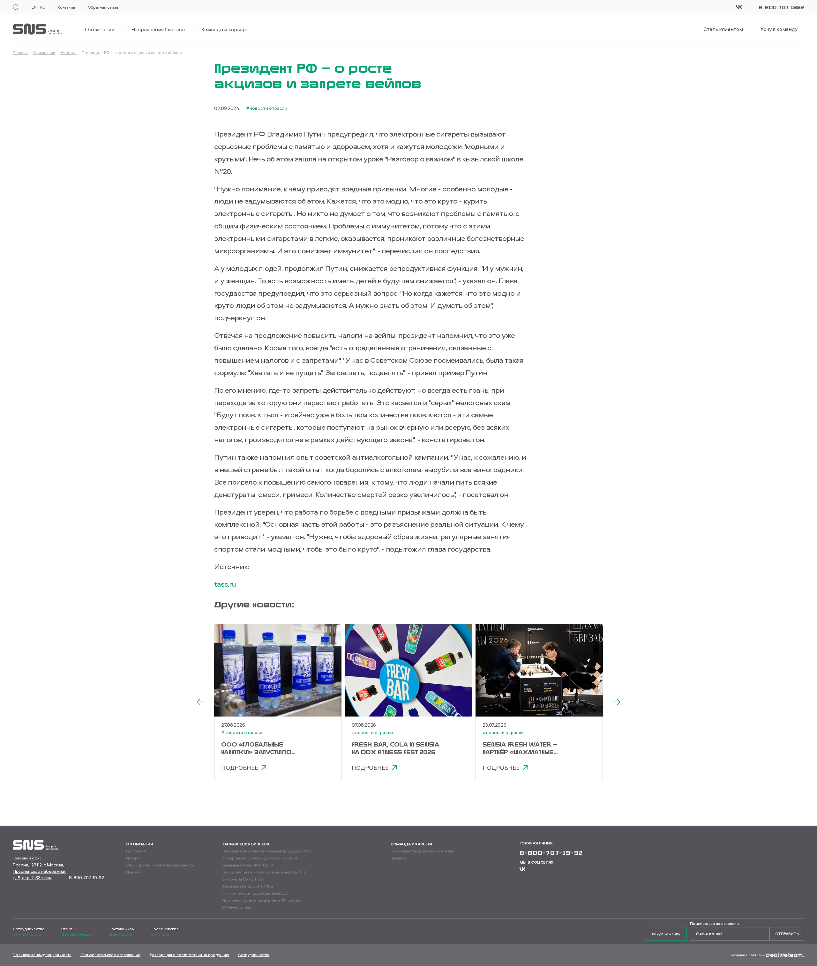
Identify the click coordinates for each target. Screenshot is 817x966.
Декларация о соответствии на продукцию (189, 954)
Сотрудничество (253, 954)
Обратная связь (103, 7)
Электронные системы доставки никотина (259, 858)
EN (34, 7)
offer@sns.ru (120, 934)
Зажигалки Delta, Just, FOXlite (247, 886)
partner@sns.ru (27, 934)
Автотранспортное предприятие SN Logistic (261, 900)
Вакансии (399, 858)
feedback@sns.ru (77, 934)
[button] (200, 702)
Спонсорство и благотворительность (160, 865)
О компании (44, 52)
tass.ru (225, 584)
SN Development (236, 907)
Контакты (66, 7)
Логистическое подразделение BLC (254, 893)
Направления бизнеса (245, 844)
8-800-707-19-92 (86, 877)
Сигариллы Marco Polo (242, 879)
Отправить (787, 933)
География (136, 851)
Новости (68, 52)
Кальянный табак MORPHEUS (247, 865)
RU (42, 7)
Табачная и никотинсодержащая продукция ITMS (266, 851)
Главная (20, 52)
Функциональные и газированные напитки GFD (263, 872)
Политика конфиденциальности (42, 954)
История (133, 858)
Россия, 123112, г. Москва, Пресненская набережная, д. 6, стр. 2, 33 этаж (40, 871)
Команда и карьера (411, 844)
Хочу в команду (666, 934)
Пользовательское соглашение (110, 954)
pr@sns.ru (160, 934)
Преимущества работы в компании (422, 851)
